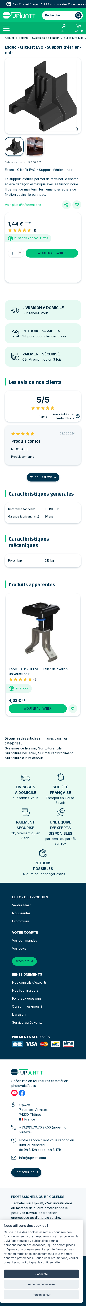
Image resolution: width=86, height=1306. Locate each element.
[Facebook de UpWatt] (22, 1093)
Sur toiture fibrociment (55, 753)
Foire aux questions (27, 998)
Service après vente (27, 1022)
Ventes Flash (21, 905)
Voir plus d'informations (23, 205)
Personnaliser (41, 1294)
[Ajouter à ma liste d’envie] (76, 204)
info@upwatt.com (32, 1158)
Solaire (23, 37)
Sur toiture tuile (74, 37)
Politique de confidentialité (42, 1262)
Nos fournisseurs (25, 990)
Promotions (21, 921)
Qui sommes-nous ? (27, 1006)
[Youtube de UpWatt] (14, 1093)
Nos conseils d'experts (29, 982)
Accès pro (22, 961)
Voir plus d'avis (41, 477)
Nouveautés (21, 913)
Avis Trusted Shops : (31, 4)
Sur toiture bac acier (20, 753)
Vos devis (19, 948)
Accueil (9, 37)
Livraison (19, 1014)
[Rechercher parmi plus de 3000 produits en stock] (78, 15)
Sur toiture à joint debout (24, 758)
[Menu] (8, 28)
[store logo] (19, 15)
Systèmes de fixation (46, 37)
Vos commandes (24, 940)
